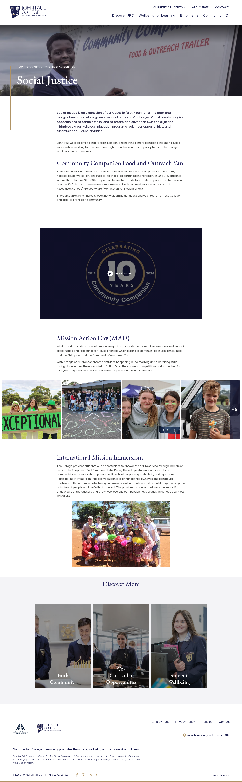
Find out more (46, 694)
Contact (224, 721)
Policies (207, 721)
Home (21, 67)
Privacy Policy (185, 721)
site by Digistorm (221, 775)
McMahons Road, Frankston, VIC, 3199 (208, 735)
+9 (235, 409)
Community (38, 67)
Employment (160, 721)
